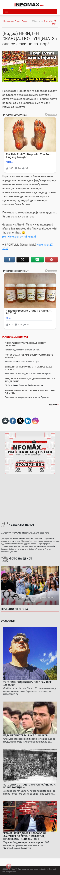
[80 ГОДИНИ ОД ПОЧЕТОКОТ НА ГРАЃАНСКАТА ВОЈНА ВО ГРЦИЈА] (30, 766)
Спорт (17, 21)
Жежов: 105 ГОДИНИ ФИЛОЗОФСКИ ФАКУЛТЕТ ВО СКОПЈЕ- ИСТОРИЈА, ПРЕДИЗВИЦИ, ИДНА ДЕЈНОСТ (24, 836)
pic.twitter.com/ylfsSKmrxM (19, 236)
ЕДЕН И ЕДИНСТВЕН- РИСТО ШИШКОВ (25, 735)
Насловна (8, 21)
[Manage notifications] (8, 866)
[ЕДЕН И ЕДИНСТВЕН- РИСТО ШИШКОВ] (30, 717)
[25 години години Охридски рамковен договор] (30, 653)
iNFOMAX (12, 869)
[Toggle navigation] (6, 11)
